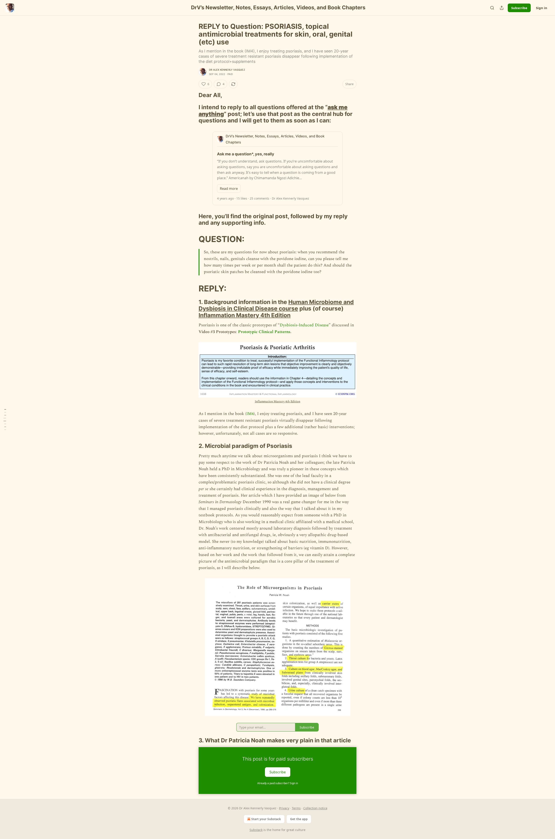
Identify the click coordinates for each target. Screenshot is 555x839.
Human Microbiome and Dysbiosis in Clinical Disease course (276, 305)
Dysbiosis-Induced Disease (304, 325)
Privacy (284, 808)
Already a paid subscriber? (277, 783)
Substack (256, 830)
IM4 (250, 414)
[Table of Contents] (5, 420)
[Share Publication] (501, 7)
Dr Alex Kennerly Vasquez (227, 69)
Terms (296, 808)
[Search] (492, 7)
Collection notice (315, 808)
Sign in (541, 8)
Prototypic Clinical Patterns (264, 332)
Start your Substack (266, 819)
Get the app (299, 819)
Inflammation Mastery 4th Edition (245, 315)
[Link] (192, 95)
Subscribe (519, 8)
